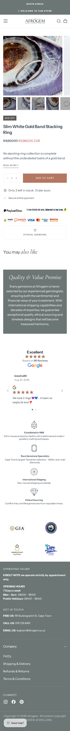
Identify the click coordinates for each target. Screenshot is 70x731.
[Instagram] (5, 701)
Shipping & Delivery (16, 664)
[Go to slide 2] (35, 409)
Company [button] (10, 646)
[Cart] (65, 21)
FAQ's (7, 656)
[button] (35, 4)
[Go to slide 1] (32, 409)
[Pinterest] (21, 701)
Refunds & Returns (16, 671)
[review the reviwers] (14, 388)
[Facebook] (13, 701)
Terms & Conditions (16, 679)
